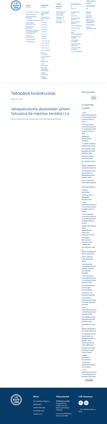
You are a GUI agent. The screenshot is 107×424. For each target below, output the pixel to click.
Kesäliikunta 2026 (75, 12)
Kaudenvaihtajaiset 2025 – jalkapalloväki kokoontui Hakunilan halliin (89, 230)
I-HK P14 (44, 34)
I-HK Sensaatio (44, 64)
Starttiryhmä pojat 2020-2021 (45, 13)
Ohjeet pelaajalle (44, 77)
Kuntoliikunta (38, 411)
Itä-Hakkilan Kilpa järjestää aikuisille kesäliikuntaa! (88, 151)
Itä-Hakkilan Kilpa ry (33, 12)
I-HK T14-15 (45, 48)
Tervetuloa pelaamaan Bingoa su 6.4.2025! (89, 365)
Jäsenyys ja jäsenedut (29, 27)
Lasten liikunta (39, 408)
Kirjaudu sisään (84, 415)
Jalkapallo (37, 404)
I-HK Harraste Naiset (45, 57)
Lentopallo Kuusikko (74, 40)
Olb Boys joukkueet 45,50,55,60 (45, 69)
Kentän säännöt (89, 16)
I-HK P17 (44, 27)
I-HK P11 (43, 38)
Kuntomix (74, 16)
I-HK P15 (44, 32)
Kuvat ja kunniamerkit (30, 36)
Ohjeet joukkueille (44, 73)
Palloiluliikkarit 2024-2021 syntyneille (61, 13)
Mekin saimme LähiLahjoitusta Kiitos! (87, 259)
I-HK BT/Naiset (44, 53)
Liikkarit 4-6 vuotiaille (60, 18)
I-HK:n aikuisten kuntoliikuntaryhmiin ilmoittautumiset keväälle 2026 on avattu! (89, 218)
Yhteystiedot (30, 41)
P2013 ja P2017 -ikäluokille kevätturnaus (88, 197)
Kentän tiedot (89, 12)
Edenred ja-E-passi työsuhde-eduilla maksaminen (32, 31)
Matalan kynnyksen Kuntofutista (86, 357)
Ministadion (90, 25)
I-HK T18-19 (45, 43)
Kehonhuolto (75, 28)
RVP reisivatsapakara (76, 33)
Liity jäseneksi (30, 39)
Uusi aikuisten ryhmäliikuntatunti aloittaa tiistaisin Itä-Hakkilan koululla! (89, 268)
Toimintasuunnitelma (33, 20)
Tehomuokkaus (76, 25)
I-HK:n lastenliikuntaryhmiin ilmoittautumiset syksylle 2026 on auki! (89, 117)
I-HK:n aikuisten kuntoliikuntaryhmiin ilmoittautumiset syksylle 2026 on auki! (89, 129)
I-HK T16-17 (45, 45)
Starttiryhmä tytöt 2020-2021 (45, 18)
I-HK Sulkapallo (76, 51)
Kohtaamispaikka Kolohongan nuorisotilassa (88, 288)
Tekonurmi (37, 414)
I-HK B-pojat (45, 41)
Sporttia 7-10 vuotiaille (60, 21)
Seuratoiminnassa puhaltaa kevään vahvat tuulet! (88, 350)
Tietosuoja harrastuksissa (31, 23)
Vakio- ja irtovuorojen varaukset (90, 21)
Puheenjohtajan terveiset (31, 17)
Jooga (73, 30)
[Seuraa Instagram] (86, 403)
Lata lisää (88, 380)
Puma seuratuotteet (91, 27)
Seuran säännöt (31, 14)
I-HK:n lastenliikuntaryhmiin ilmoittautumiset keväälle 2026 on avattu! (89, 207)
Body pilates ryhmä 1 (75, 18)
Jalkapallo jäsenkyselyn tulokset (87, 138)
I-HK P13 (44, 36)
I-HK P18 (44, 25)
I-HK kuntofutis (44, 60)
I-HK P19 (44, 22)
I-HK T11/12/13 (45, 50)
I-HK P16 (44, 29)
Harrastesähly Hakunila (75, 44)
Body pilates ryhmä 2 (75, 22)
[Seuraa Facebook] (80, 403)
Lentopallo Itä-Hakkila (76, 37)
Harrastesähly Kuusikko (75, 48)
